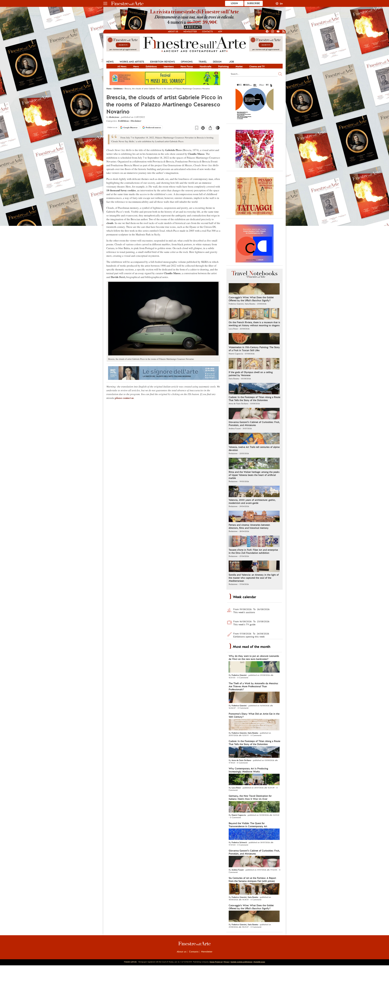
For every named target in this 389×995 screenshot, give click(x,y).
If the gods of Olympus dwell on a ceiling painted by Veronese (251, 374)
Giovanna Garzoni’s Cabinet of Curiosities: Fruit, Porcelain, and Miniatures (254, 424)
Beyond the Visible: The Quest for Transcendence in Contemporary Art (248, 825)
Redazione (114, 117)
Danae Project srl (216, 962)
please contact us (124, 398)
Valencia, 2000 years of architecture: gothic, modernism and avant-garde (252, 501)
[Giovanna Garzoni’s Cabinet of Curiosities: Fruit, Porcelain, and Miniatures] (254, 414)
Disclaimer (136, 120)
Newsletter (190, 31)
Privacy (226, 962)
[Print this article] (203, 128)
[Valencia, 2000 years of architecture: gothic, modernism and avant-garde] (254, 492)
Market (239, 66)
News (110, 61)
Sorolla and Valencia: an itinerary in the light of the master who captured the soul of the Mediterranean (254, 577)
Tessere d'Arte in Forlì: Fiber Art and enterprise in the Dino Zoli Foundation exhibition (253, 551)
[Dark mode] (218, 128)
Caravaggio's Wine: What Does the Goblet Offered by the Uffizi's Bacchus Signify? (251, 299)
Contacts (207, 31)
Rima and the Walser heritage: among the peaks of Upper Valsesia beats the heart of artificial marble (254, 475)
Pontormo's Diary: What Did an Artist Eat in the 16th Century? (254, 715)
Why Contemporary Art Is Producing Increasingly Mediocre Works (248, 770)
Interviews (169, 66)
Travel (203, 61)
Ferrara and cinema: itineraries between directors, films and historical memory (249, 526)
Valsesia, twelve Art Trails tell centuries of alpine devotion (254, 449)
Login (234, 3)
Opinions (187, 61)
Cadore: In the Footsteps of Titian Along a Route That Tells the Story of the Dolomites (254, 399)
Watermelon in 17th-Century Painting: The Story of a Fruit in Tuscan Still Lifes (254, 349)
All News (121, 66)
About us (173, 31)
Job (231, 61)
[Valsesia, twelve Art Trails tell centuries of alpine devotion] (254, 439)
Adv (220, 31)
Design (217, 61)
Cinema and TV (257, 66)
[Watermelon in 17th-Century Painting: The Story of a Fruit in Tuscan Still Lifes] (254, 339)
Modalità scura (259, 962)
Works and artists (132, 61)
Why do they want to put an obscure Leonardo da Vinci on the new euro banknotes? (254, 658)
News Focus (187, 66)
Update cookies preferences (241, 962)
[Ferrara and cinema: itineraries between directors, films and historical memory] (254, 517)
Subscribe (253, 3)
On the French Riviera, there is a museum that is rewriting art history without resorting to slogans (254, 324)
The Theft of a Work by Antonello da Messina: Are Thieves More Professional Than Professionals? (253, 686)
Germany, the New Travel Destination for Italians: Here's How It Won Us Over (250, 797)
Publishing (223, 66)
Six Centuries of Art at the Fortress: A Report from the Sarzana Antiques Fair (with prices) (252, 880)
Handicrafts (205, 66)
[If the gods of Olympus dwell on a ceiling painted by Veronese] (254, 364)
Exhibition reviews (162, 61)
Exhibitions (151, 66)
